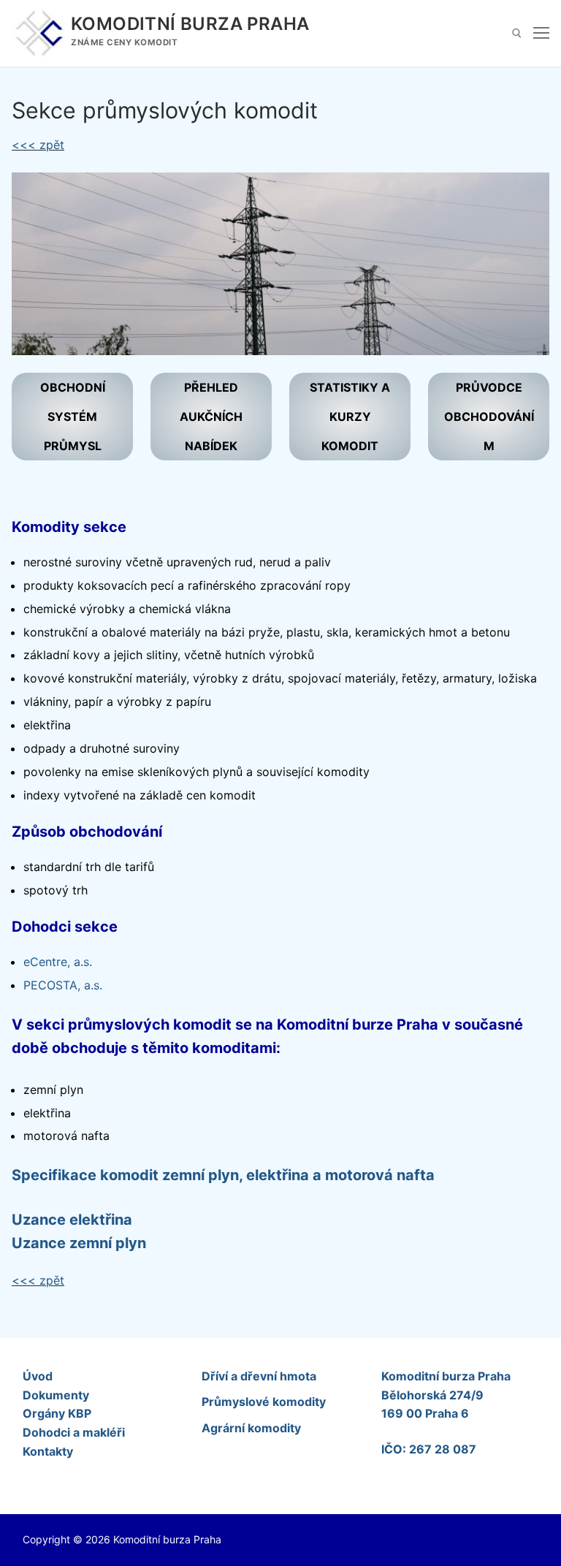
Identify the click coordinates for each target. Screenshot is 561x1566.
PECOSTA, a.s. (62, 985)
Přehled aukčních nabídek (211, 416)
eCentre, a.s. (57, 961)
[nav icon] (541, 33)
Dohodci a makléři (74, 1432)
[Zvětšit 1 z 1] (525, 197)
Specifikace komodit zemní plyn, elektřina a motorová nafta (223, 1175)
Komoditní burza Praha (190, 23)
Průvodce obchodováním (489, 416)
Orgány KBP (57, 1413)
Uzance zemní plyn (79, 1243)
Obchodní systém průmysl (72, 416)
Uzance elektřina (72, 1219)
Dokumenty (56, 1395)
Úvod (38, 1376)
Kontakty (48, 1451)
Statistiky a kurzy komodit (350, 416)
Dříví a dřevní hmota (259, 1376)
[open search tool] (517, 33)
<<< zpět (38, 144)
